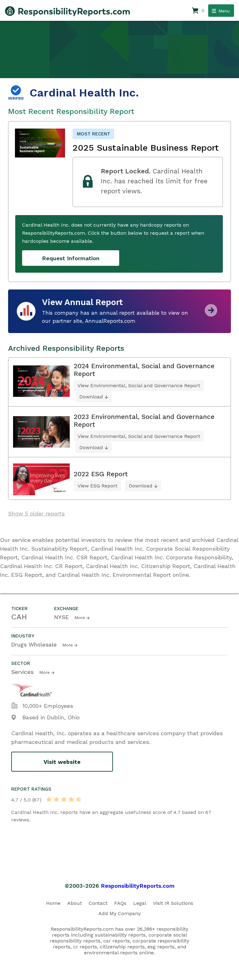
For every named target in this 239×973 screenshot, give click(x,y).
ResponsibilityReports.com (138, 885)
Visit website (62, 762)
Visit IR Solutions (173, 903)
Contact (98, 903)
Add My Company (119, 913)
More (79, 617)
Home (53, 903)
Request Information (71, 258)
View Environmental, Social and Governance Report (138, 385)
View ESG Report (97, 486)
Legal (139, 903)
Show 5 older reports (36, 513)
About (74, 903)
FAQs (120, 903)
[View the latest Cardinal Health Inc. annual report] (211, 314)
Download (91, 397)
